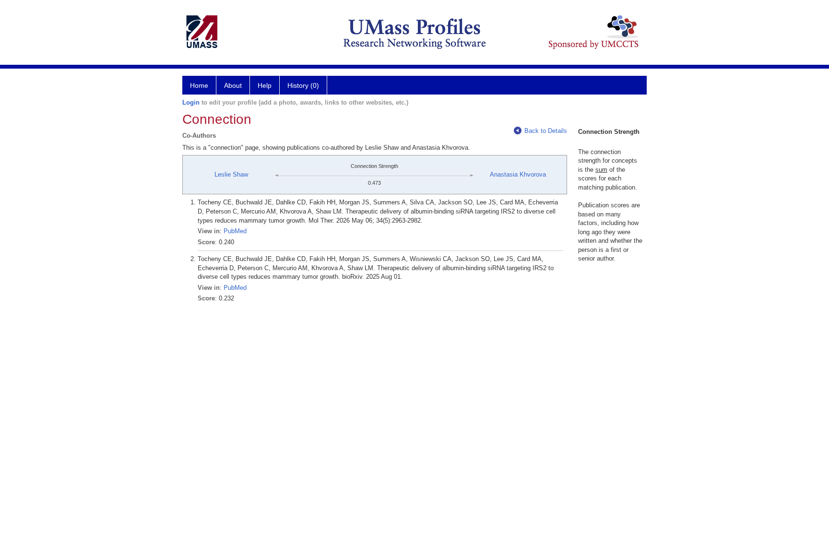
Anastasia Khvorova (518, 174)
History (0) (303, 85)
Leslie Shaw (231, 174)
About (233, 85)
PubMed (235, 231)
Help (265, 85)
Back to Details (545, 130)
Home (199, 85)
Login (191, 102)
